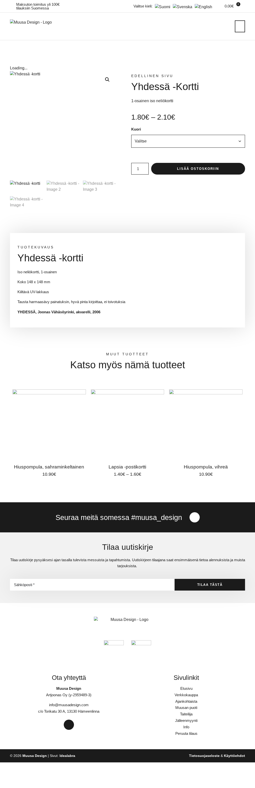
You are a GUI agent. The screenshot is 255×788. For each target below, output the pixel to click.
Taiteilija (186, 714)
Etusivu (186, 688)
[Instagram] (195, 517)
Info (186, 727)
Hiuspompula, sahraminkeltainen (49, 466)
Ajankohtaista (186, 701)
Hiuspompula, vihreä (206, 466)
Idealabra (67, 756)
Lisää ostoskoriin (198, 169)
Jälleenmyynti (186, 720)
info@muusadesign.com (69, 705)
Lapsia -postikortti (127, 466)
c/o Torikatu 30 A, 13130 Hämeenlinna (68, 711)
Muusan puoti (186, 707)
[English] (202, 7)
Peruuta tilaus (186, 733)
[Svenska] (181, 7)
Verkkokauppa (186, 695)
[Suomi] (161, 7)
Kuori (136, 129)
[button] (240, 26)
